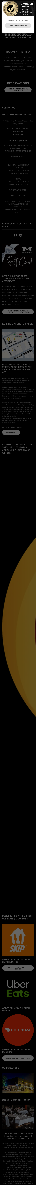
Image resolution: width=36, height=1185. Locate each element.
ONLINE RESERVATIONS (18, 25)
